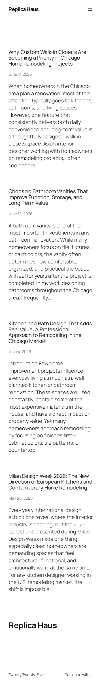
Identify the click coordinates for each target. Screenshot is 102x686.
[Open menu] (90, 9)
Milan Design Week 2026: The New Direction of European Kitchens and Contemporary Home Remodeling (50, 481)
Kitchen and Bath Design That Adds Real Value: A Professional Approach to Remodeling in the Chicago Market (50, 332)
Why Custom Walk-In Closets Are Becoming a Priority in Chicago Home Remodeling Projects (47, 57)
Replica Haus (23, 9)
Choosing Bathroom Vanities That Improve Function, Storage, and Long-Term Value (48, 197)
